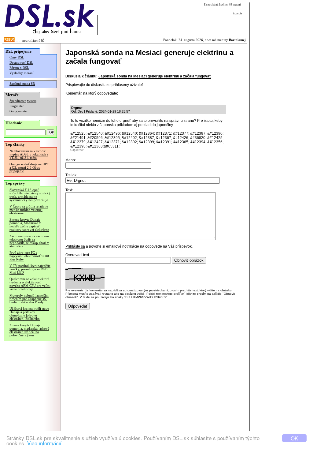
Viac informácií (44, 443)
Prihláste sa (75, 246)
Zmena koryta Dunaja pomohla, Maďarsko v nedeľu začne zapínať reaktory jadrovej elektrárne (29, 224)
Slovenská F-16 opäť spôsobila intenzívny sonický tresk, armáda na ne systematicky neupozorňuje (29, 195)
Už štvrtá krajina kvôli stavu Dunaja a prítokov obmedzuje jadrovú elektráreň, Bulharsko (29, 313)
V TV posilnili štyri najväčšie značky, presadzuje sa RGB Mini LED (29, 269)
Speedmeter (17, 101)
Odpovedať (77, 150)
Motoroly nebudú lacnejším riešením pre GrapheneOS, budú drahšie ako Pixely (29, 299)
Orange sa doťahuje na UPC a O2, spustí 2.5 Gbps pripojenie (29, 168)
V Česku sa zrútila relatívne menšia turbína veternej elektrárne (28, 210)
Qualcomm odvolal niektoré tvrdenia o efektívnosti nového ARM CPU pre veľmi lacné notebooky (29, 284)
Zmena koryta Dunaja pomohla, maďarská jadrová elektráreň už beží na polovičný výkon (29, 330)
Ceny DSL (16, 57)
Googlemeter (18, 111)
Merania (31, 101)
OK (294, 438)
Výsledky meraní (21, 73)
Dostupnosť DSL (21, 62)
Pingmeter (16, 106)
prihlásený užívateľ (127, 85)
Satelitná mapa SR (22, 83)
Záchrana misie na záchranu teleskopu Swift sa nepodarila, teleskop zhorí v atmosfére (29, 241)
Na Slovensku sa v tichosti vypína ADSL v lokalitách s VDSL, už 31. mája (28, 154)
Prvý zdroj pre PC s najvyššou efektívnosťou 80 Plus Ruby (29, 256)
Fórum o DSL (19, 67)
